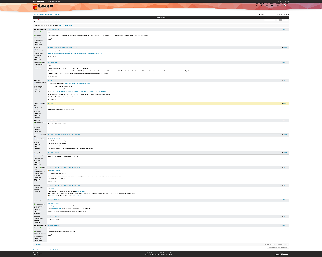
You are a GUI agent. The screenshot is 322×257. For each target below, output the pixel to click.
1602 (39, 113)
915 (39, 191)
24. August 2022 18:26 (53, 225)
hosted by (35, 1)
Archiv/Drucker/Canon (65, 25)
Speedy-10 (37, 48)
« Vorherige (268, 20)
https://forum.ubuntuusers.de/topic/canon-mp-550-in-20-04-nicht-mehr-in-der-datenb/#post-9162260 (78, 91)
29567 (39, 68)
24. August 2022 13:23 (53, 152)
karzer (35, 104)
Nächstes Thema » (283, 247)
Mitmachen (285, 3)
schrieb (58, 138)
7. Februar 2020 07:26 (53, 29)
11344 (39, 42)
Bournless (37, 185)
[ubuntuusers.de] (43, 7)
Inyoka (40, 253)
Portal (256, 3)
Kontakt (151, 254)
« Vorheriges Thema (272, 247)
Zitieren (285, 29)
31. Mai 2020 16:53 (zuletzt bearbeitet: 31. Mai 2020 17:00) (62, 47)
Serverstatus (169, 254)
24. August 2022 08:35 (53, 120)
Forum (262, 3)
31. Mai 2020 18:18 (52, 62)
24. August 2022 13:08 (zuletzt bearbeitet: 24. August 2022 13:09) (64, 134)
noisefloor (37, 62)
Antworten (38, 22)
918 (39, 57)
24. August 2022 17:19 (53, 216)
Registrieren (286, 1)
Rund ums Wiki (48, 14)
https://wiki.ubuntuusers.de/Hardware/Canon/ (77, 84)
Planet (278, 3)
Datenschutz (156, 254)
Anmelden (279, 1)
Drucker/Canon (56, 14)
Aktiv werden (40, 14)
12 (278, 20)
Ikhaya (272, 3)
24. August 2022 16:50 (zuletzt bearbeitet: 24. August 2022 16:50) (64, 185)
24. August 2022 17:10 (53, 200)
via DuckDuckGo (285, 14)
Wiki (267, 3)
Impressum (162, 254)
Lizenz (146, 254)
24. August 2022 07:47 (53, 103)
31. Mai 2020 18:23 (52, 80)
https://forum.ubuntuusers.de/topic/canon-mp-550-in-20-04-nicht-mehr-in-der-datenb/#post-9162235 (75, 54)
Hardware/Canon (77, 196)
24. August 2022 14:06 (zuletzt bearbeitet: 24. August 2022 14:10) (64, 167)
